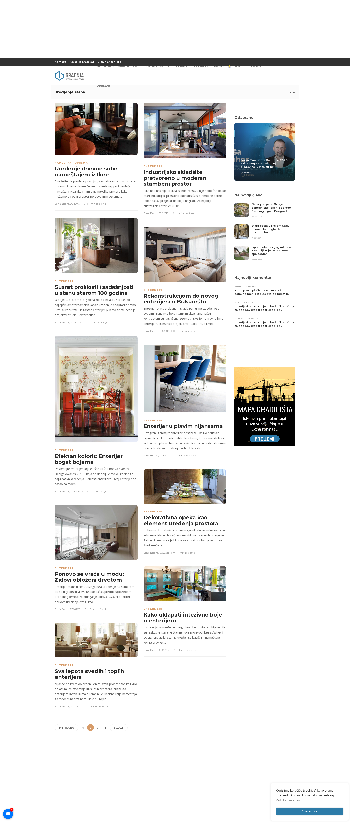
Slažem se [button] (309, 811)
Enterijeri (153, 166)
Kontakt (60, 61)
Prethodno (66, 727)
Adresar (103, 85)
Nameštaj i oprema (71, 162)
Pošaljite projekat (81, 61)
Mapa (218, 66)
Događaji (255, 66)
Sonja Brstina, (62, 203)
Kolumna (201, 66)
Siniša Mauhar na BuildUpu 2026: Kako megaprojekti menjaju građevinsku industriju (264, 163)
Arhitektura (128, 66)
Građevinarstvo (156, 66)
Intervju (181, 66)
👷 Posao (234, 66)
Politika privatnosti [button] (289, 800)
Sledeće (118, 727)
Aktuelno (104, 66)
